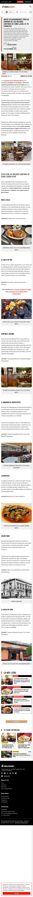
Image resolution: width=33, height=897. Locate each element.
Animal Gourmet (5, 798)
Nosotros (3, 785)
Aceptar (16, 893)
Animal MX (4, 802)
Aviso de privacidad (6, 788)
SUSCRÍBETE (20, 1)
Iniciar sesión (28, 1)
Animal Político (5, 796)
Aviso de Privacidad (18, 890)
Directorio (4, 787)
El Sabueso (4, 800)
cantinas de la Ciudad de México (14, 80)
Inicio (2, 783)
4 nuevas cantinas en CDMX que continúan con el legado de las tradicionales (18, 292)
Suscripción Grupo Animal (8, 811)
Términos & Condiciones (21, 822)
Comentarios (16, 721)
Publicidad (4, 809)
